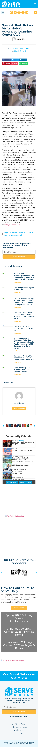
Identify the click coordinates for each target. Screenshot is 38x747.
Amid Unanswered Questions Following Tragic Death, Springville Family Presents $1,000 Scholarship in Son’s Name (24, 343)
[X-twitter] (23, 12)
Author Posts (19, 409)
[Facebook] (11, 12)
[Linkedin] (19, 12)
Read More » (17, 282)
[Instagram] (15, 12)
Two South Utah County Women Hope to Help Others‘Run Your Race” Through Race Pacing (23, 302)
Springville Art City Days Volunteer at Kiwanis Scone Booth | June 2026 (24, 358)
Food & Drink (24, 49)
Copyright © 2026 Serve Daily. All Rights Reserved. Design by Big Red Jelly (19, 743)
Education (13, 233)
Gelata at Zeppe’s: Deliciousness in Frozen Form (23, 328)
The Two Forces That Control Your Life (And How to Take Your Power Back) (24, 316)
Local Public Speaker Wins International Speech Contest (22, 370)
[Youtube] (26, 12)
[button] (35, 4)
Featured (14, 49)
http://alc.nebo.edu (12, 225)
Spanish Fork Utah (14, 235)
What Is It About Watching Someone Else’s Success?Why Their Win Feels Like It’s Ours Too (24, 277)
